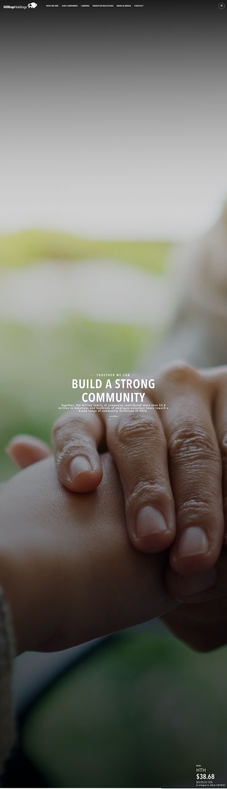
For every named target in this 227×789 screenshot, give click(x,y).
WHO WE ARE (52, 6)
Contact (138, 6)
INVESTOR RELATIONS (103, 6)
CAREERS (85, 6)
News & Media (124, 6)
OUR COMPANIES (70, 6)
